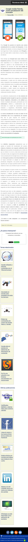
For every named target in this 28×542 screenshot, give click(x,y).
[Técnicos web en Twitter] (12, 532)
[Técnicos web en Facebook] (8, 532)
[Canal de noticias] (16, 532)
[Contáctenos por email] (20, 532)
